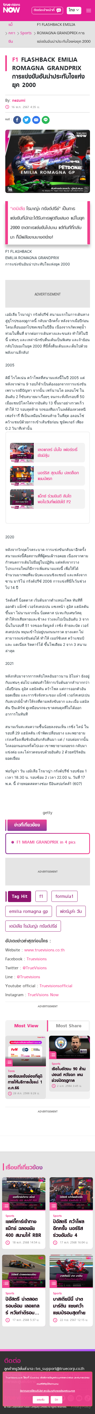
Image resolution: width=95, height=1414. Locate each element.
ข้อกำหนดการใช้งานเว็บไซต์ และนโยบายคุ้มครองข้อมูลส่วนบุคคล (47, 1391)
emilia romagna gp (28, 911)
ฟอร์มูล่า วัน (71, 911)
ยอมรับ (41, 1400)
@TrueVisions (35, 968)
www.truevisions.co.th (44, 950)
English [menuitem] (70, 29)
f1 (41, 896)
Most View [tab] (26, 1025)
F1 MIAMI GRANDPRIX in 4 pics (46, 842)
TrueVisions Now (43, 995)
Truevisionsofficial (56, 986)
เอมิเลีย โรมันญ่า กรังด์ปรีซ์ (33, 926)
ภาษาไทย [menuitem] (69, 21)
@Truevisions (28, 977)
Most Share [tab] (69, 1025)
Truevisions (37, 959)
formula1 (64, 896)
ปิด (56, 1400)
